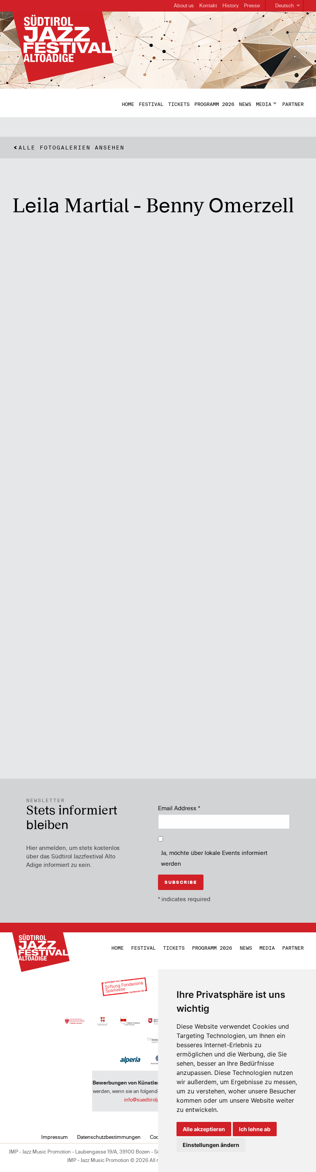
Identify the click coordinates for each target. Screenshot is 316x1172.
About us (184, 5)
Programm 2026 (214, 104)
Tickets (179, 104)
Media (263, 104)
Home (128, 104)
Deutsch (284, 5)
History (230, 5)
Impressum (54, 1137)
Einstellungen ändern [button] (211, 1145)
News (245, 104)
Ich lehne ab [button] (255, 1129)
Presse (252, 5)
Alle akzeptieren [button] (204, 1129)
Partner (293, 104)
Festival (151, 104)
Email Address (179, 808)
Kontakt (208, 5)
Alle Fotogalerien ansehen (71, 147)
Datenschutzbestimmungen (109, 1137)
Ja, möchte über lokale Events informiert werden (214, 858)
